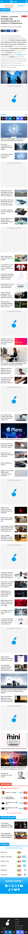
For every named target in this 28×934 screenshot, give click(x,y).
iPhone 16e (4, 874)
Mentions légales (19, 925)
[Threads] (16, 885)
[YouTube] (21, 885)
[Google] (12, 885)
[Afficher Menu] (1, 1)
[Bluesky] (15, 889)
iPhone (7, 12)
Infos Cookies (18, 930)
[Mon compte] (26, 1)
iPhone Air (4, 870)
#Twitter (3, 114)
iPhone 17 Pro (5, 861)
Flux (3, 930)
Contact (17, 919)
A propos (17, 921)
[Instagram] (12, 889)
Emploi (16, 923)
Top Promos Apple (8, 5)
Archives (4, 928)
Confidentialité (18, 928)
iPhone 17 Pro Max (6, 856)
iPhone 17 (4, 865)
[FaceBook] (18, 885)
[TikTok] (9, 889)
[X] (9, 885)
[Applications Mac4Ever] (6, 885)
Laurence (4, 26)
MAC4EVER (14, 1)
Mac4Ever (3, 12)
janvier (20, 54)
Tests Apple (21, 5)
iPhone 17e (4, 852)
